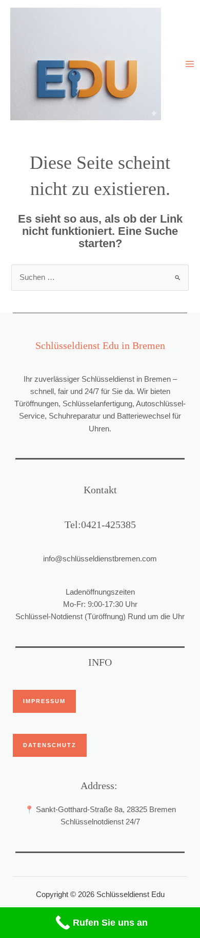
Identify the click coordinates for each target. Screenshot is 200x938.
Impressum (44, 701)
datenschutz (49, 745)
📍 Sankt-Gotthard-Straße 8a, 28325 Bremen (100, 809)
